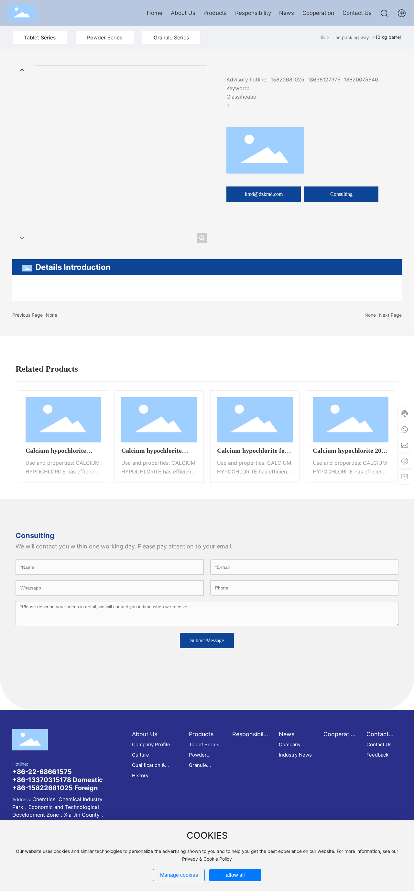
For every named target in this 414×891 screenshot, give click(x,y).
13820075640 (361, 79)
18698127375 (324, 79)
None (51, 315)
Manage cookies (179, 875)
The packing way (350, 37)
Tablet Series (40, 37)
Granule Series (171, 37)
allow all (235, 875)
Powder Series (104, 37)
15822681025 (287, 79)
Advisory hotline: (246, 79)
